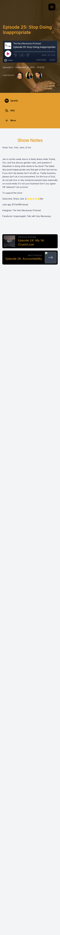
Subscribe (41, 60)
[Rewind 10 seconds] (15, 55)
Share (52, 60)
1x (22, 55)
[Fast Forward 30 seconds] (28, 55)
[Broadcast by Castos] (8, 60)
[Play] (8, 53)
